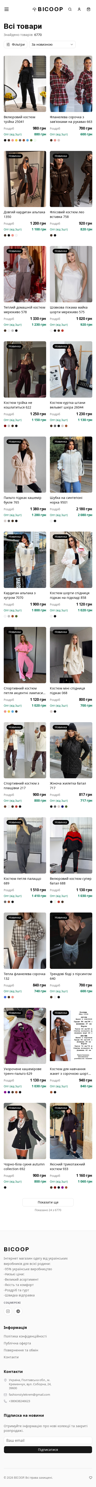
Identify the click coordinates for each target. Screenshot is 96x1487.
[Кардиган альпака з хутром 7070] (25, 560)
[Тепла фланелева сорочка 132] (25, 941)
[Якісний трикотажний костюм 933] (71, 1131)
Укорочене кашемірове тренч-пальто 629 (22, 1071)
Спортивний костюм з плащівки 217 (21, 785)
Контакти (11, 1357)
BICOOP (50, 9)
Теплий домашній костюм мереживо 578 (24, 309)
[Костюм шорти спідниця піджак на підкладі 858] (71, 560)
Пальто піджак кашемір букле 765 (22, 499)
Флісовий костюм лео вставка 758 (67, 214)
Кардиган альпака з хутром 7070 (20, 595)
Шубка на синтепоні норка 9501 (66, 499)
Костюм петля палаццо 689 (22, 880)
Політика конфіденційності (25, 1336)
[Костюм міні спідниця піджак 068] (71, 655)
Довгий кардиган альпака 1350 (24, 214)
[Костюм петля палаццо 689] (25, 845)
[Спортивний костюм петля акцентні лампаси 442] (25, 655)
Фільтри (18, 44)
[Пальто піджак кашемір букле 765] (25, 465)
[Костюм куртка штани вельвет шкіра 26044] (71, 369)
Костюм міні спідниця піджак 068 (67, 690)
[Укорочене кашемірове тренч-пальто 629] (25, 1036)
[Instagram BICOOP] (8, 1311)
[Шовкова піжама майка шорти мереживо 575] (71, 274)
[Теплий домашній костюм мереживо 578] (25, 274)
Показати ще (48, 1202)
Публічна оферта (17, 1343)
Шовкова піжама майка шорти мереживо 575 (69, 309)
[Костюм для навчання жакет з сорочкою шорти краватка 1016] (71, 1036)
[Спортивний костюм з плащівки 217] (25, 750)
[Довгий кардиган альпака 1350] (25, 179)
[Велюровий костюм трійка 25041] (25, 84)
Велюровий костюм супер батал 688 (71, 880)
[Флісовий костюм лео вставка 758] (71, 179)
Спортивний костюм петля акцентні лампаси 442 (23, 690)
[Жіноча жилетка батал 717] (71, 750)
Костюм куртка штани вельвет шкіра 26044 (67, 404)
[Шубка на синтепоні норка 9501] (71, 465)
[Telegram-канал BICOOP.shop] (18, 1311)
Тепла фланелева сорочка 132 (24, 976)
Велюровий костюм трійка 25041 (19, 119)
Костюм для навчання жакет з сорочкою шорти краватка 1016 (70, 1071)
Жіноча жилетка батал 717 (68, 785)
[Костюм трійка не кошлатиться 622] (25, 369)
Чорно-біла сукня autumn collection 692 (24, 1166)
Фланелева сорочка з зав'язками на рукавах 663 (71, 119)
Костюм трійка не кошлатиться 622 (18, 404)
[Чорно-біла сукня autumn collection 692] (25, 1131)
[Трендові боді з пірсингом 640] (71, 941)
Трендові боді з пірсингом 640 (71, 976)
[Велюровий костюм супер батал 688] (71, 845)
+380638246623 (19, 1401)
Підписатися (48, 1449)
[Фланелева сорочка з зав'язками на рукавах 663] (71, 84)
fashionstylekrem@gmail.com (29, 1395)
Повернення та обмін (21, 1350)
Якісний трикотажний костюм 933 (67, 1166)
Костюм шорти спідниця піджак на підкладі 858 (69, 595)
